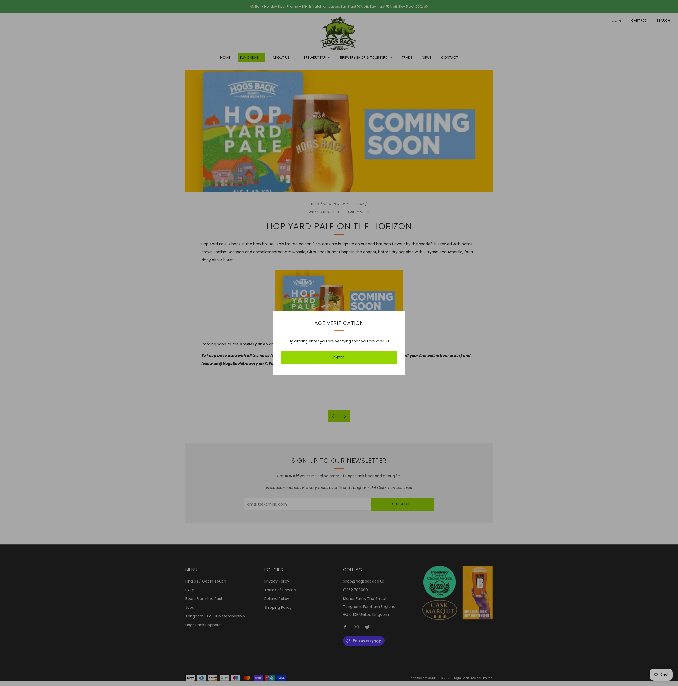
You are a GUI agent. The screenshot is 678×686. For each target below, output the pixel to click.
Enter (339, 357)
